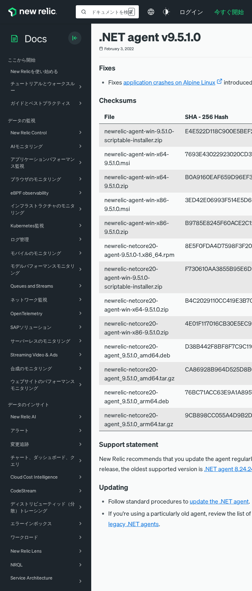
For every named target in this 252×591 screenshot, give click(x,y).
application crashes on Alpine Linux (169, 82)
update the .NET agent (219, 501)
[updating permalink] (131, 487)
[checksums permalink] (139, 100)
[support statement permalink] (161, 444)
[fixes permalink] (119, 68)
